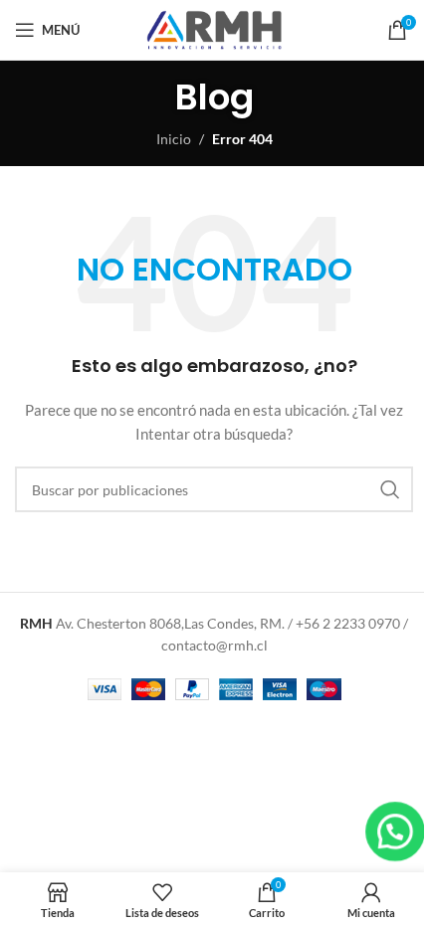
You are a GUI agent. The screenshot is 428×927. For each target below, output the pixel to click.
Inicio (173, 138)
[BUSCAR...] (390, 489)
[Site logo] (214, 28)
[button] (395, 832)
